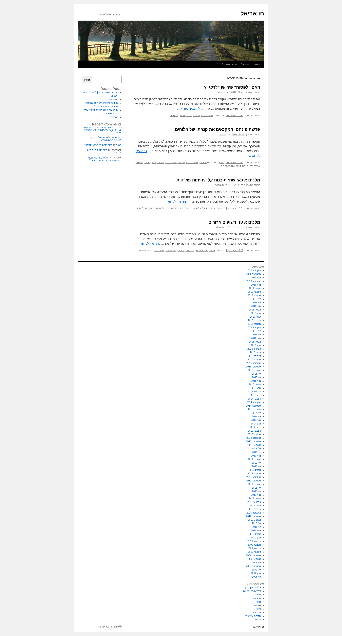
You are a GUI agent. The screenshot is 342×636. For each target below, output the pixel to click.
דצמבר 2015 (254, 356)
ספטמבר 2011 (253, 480)
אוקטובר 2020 (253, 270)
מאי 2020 (256, 277)
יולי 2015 (256, 373)
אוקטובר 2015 (253, 363)
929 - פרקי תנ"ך (235, 208)
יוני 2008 (256, 562)
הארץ (221, 162)
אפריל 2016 (255, 341)
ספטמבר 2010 (253, 516)
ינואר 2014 (255, 427)
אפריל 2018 (255, 309)
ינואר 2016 (255, 352)
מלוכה (174, 208)
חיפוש (87, 79)
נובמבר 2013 (254, 434)
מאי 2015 (256, 381)
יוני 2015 (256, 377)
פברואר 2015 (254, 391)
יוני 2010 (256, 527)
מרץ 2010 (256, 537)
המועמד (114, 117)
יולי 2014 (256, 413)
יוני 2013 (256, 452)
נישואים (139, 162)
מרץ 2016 (256, 345)
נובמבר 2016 (254, 324)
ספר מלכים (164, 208)
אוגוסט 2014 (254, 409)
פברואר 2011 (254, 502)
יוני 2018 (256, 302)
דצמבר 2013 (254, 430)
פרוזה (258, 619)
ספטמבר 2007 (253, 566)
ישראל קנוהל (158, 162)
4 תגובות (174, 115)
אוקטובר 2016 (253, 327)
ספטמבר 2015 (253, 366)
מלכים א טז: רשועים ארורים (234, 222)
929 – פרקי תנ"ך (252, 587)
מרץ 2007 (256, 573)
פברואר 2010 (254, 541)
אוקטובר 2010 (253, 512)
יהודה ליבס (171, 162)
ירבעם (181, 250)
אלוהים (203, 162)
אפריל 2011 (255, 498)
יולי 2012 (256, 462)
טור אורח (256, 605)
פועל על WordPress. (107, 626)
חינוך (258, 601)
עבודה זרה (255, 166)
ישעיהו (196, 115)
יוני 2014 (256, 416)
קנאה (238, 166)
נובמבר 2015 (254, 359)
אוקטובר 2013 (253, 438)
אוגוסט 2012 (254, 459)
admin (221, 92)
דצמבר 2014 (254, 398)
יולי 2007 (256, 569)
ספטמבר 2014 (253, 405)
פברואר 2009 (254, 548)
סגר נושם (113, 99)
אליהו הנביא (207, 115)
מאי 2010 (256, 530)
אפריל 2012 (255, 470)
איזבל (205, 208)
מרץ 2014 (256, 423)
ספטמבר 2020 (253, 274)
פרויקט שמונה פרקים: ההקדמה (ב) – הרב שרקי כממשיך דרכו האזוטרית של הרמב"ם (102, 130)
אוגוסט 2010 (254, 519)
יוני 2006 (256, 576)
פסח (182, 115)
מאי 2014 (256, 420)
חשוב (119, 145)
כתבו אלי (245, 64)
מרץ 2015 (256, 388)
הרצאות (257, 598)
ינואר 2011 (255, 505)
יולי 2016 (256, 331)
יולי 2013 (256, 448)
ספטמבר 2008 (253, 555)
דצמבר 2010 (254, 509)
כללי (259, 609)
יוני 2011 (256, 491)
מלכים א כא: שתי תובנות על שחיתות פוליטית (218, 180)
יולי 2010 (256, 523)
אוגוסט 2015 (254, 370)
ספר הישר (117, 137)
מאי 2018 (256, 306)
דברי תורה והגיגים (234, 115)
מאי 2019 (256, 284)
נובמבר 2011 (254, 473)
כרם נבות (183, 208)
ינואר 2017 (255, 316)
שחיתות (154, 208)
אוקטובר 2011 (253, 477)
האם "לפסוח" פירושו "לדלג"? (232, 87)
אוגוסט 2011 (254, 484)
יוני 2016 (256, 334)
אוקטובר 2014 (253, 402)
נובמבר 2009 (254, 544)
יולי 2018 (256, 299)
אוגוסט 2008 (254, 559)
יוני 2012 (256, 466)
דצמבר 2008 (254, 552)
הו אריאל (252, 13)
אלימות (181, 162)
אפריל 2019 (255, 288)
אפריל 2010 (255, 534)
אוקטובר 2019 (253, 281)
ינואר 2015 (255, 395)
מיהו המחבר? (229, 64)
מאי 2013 (256, 455)
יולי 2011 (256, 487)
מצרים (189, 115)
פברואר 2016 (254, 348)
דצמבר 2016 (254, 320)
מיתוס (147, 162)
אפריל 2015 (255, 384)
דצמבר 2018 (254, 291)
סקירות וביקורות (253, 616)
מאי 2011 (256, 495)
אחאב (212, 208)
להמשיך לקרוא (188, 108)
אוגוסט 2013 (254, 445)
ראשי (257, 64)
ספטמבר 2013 (253, 441)
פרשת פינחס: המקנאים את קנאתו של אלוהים (217, 129)
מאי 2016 (256, 338)
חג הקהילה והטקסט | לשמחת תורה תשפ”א (104, 138)
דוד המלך (189, 250)
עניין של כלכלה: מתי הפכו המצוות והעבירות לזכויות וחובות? (105, 159)
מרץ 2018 (256, 313)
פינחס (245, 166)
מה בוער (257, 612)
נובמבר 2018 (254, 295)
